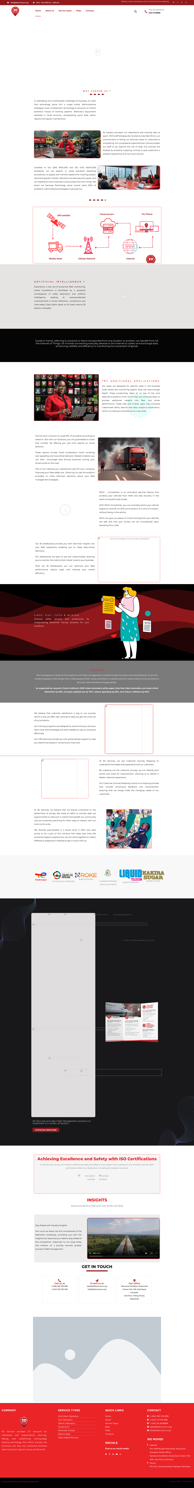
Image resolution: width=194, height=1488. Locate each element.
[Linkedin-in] (182, 2)
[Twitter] (173, 2)
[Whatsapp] (120, 1454)
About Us (49, 11)
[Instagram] (186, 2)
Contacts (90, 11)
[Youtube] (117, 1454)
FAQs (78, 11)
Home (38, 11)
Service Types (65, 11)
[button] (124, 296)
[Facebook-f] (177, 2)
